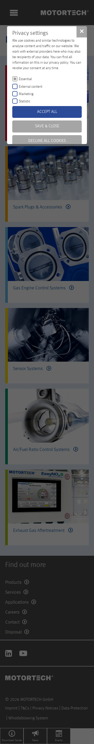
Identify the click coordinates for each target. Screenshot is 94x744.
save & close (47, 126)
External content (30, 87)
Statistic (24, 101)
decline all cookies (47, 141)
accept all (47, 112)
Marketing (26, 94)
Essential (25, 79)
